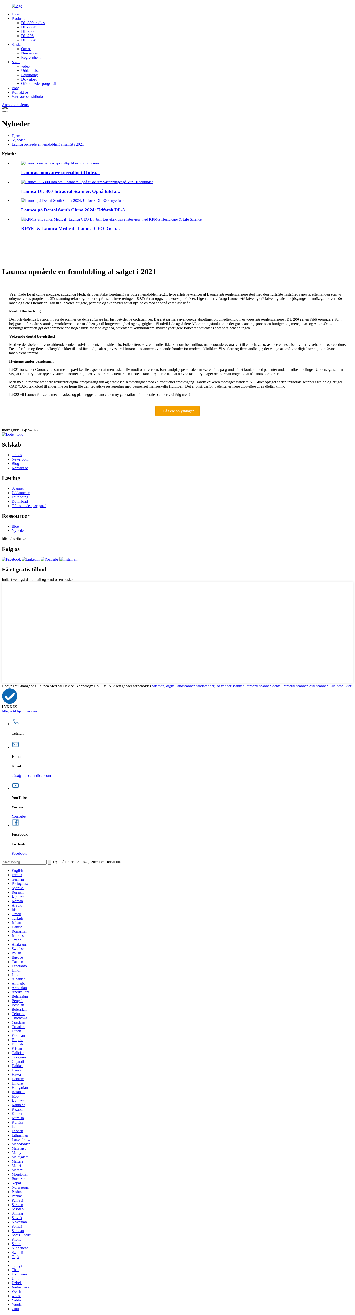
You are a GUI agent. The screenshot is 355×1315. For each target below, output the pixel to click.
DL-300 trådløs (33, 23)
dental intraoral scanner (289, 686)
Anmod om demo (15, 105)
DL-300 (27, 31)
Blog (15, 88)
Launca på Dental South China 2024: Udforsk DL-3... (74, 209)
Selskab (17, 44)
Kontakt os (20, 92)
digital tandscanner (180, 686)
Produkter (19, 18)
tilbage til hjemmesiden (19, 711)
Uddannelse (30, 70)
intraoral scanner (258, 686)
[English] (5, 112)
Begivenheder (32, 57)
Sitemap (158, 686)
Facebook (19, 853)
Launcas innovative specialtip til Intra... (60, 172)
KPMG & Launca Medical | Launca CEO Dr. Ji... (70, 228)
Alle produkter (340, 686)
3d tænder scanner (230, 686)
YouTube (19, 816)
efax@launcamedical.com (31, 775)
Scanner (18, 488)
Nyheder (18, 140)
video (25, 66)
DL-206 (27, 36)
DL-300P (28, 27)
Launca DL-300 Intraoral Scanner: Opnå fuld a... (70, 191)
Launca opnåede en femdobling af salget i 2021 (48, 144)
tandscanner (205, 686)
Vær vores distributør (28, 97)
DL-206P (28, 40)
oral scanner (318, 686)
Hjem (16, 14)
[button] (177, 411)
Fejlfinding (29, 75)
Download (29, 79)
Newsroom (29, 53)
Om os (26, 49)
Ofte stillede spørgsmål (38, 83)
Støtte (16, 62)
